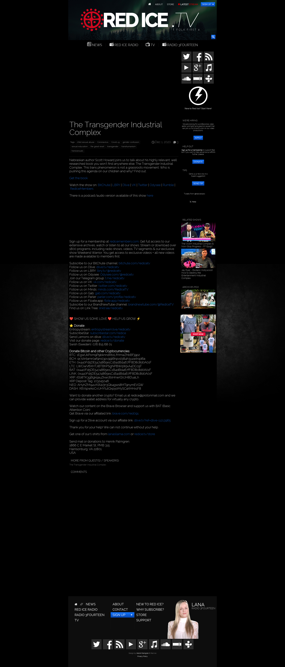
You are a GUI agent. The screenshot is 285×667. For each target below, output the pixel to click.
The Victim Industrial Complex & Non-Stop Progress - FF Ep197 (197, 245)
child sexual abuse (85, 142)
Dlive (125, 185)
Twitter (142, 185)
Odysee (155, 185)
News (96, 45)
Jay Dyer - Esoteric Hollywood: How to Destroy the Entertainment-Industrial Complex (197, 274)
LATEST (189, 4)
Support (143, 620)
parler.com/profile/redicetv (116, 297)
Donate (198, 161)
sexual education (80, 146)
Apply (198, 137)
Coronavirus (102, 142)
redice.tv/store (144, 434)
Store (170, 4)
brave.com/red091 (125, 413)
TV (152, 45)
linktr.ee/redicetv (111, 308)
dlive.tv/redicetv (107, 267)
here (150, 195)
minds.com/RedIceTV (113, 289)
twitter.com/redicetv (113, 286)
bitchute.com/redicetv (134, 263)
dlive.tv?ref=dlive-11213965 (152, 420)
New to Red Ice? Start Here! (198, 107)
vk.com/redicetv (105, 282)
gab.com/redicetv (108, 293)
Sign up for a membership (192, 150)
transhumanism (128, 146)
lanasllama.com (119, 434)
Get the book (78, 178)
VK (134, 185)
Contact (120, 609)
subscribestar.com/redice (108, 333)
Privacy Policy (142, 656)
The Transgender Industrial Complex (87, 464)
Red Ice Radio (126, 45)
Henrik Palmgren (142, 653)
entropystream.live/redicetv (110, 329)
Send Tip (198, 183)
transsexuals (77, 151)
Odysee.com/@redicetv (117, 274)
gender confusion (131, 142)
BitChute (104, 185)
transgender (112, 146)
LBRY (116, 185)
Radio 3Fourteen (182, 45)
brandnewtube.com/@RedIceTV (151, 304)
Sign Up (206, 4)
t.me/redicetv (114, 278)
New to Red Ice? (150, 604)
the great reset (97, 146)
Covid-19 (115, 142)
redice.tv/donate (112, 340)
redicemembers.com (124, 241)
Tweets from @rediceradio (194, 194)
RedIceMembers (81, 188)
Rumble (168, 185)
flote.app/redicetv (117, 300)
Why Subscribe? (150, 609)
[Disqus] (123, 502)
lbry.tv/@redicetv (109, 271)
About (159, 4)
